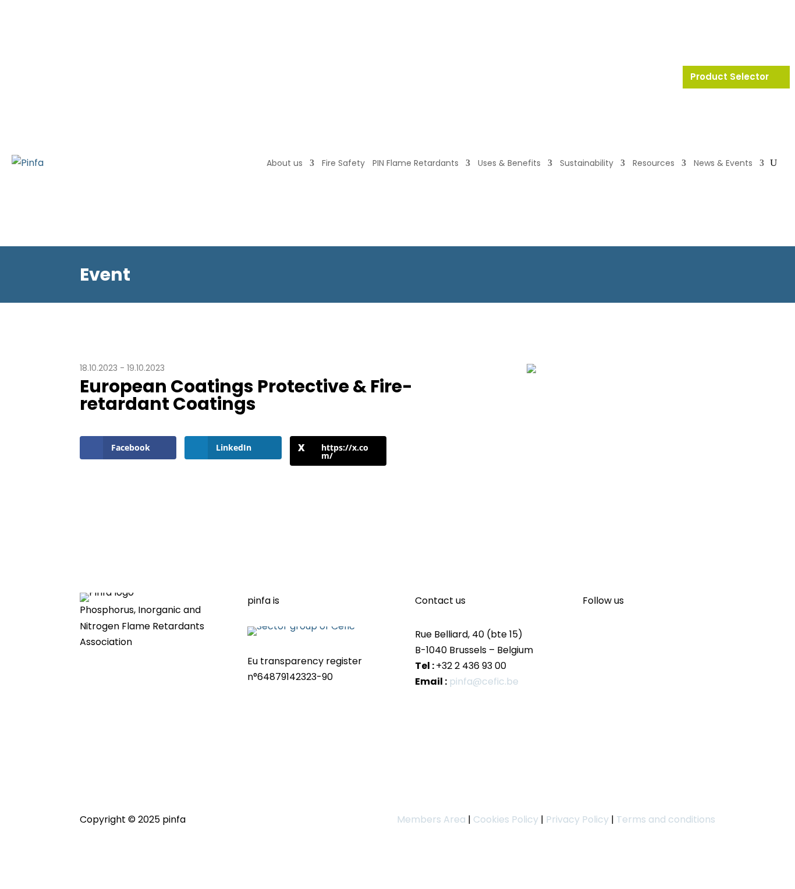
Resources (654, 163)
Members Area (431, 819)
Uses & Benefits (509, 163)
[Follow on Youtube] (615, 635)
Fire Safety (343, 163)
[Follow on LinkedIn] (592, 635)
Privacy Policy (577, 819)
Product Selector (730, 76)
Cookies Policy (505, 819)
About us (285, 163)
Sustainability (586, 163)
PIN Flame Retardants (415, 163)
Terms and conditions (665, 819)
